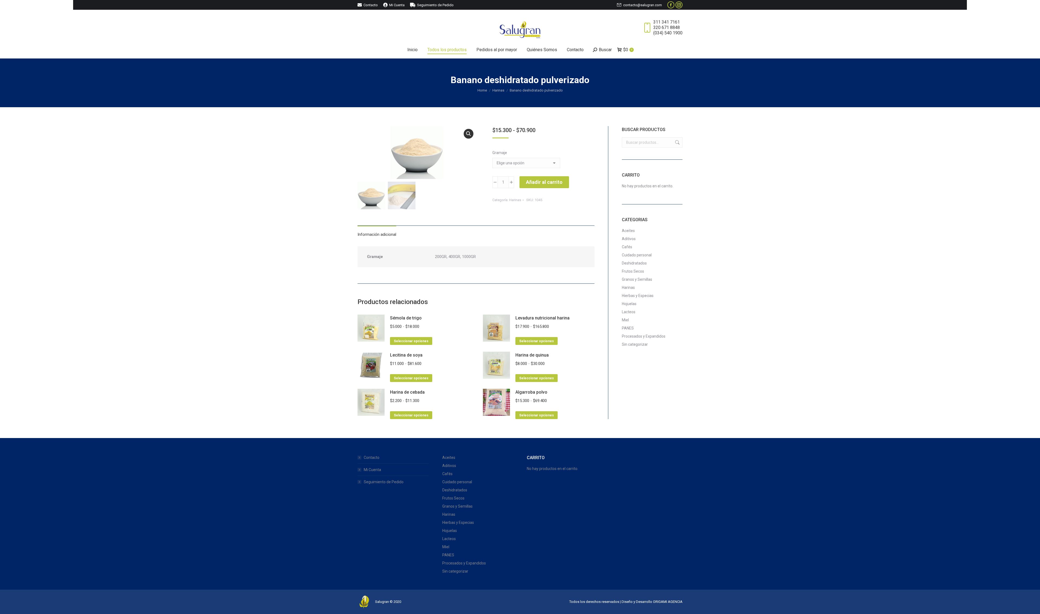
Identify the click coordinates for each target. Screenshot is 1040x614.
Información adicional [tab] (377, 234)
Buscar (677, 142)
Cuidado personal (637, 255)
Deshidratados (634, 263)
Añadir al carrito (544, 182)
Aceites (628, 230)
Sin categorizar (635, 344)
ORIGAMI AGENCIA (667, 602)
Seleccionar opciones (411, 341)
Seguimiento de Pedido (384, 482)
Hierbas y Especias (638, 295)
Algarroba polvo (531, 392)
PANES (628, 328)
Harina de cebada (407, 392)
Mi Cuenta (372, 470)
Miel (625, 320)
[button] (468, 134)
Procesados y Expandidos (643, 336)
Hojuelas (629, 304)
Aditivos (629, 239)
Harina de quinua (532, 355)
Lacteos (628, 312)
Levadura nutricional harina (542, 318)
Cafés (627, 247)
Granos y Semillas (637, 279)
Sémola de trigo (406, 318)
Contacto (371, 457)
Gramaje (499, 153)
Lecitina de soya (406, 355)
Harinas (515, 200)
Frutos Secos (633, 271)
